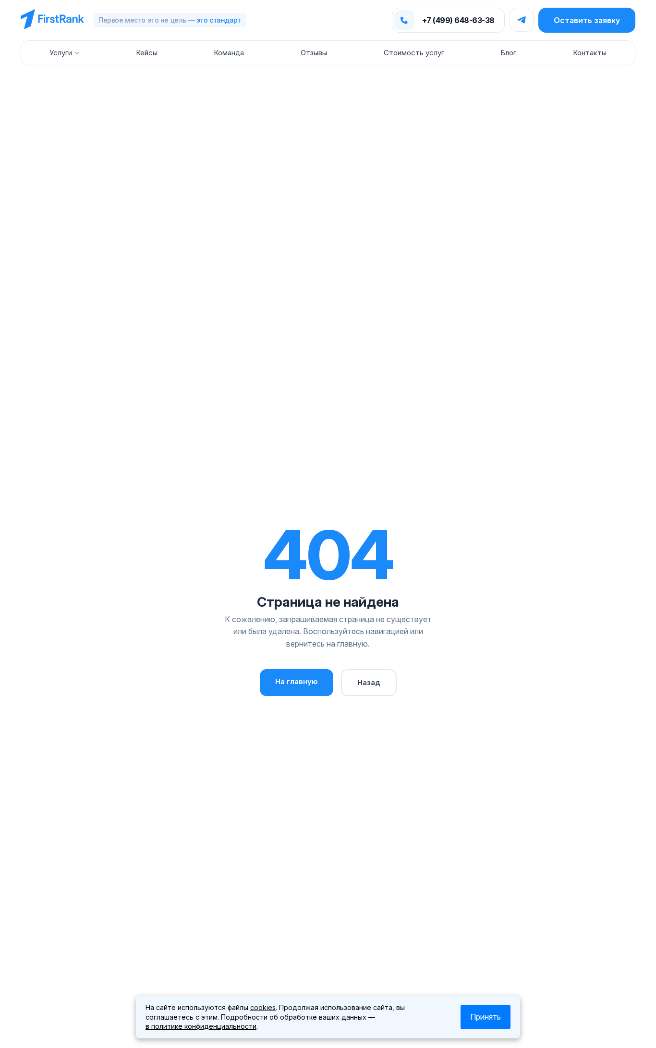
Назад (368, 682)
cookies (263, 1007)
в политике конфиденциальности (201, 1026)
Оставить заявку (587, 20)
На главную (296, 681)
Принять (485, 1017)
